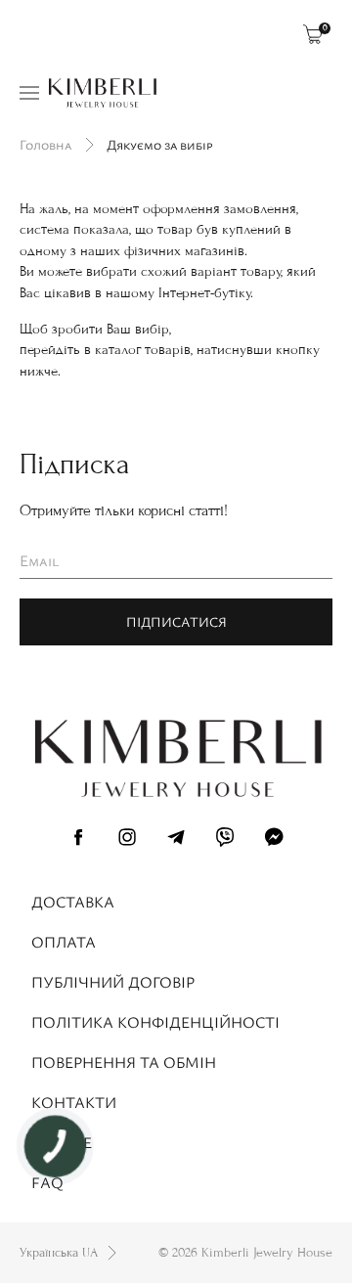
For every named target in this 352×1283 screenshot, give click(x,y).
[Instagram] (127, 840)
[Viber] (225, 840)
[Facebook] (78, 840)
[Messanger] (274, 840)
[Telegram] (176, 840)
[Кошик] (313, 34)
